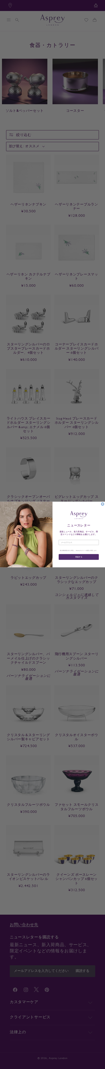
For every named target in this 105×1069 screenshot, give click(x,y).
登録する (78, 557)
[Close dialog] (102, 504)
